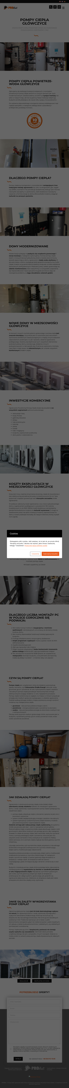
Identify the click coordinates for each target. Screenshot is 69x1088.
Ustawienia (35, 554)
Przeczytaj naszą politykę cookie (36, 545)
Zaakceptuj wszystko (50, 554)
